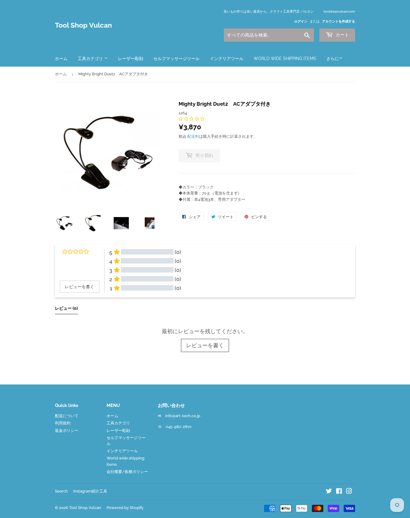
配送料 (193, 136)
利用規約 (63, 423)
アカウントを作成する (338, 21)
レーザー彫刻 (130, 58)
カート (341, 35)
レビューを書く (205, 345)
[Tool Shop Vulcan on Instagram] (349, 492)
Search (61, 491)
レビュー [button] (66, 308)
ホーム (61, 58)
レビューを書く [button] (79, 286)
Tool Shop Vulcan (83, 25)
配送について (66, 416)
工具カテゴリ (91, 58)
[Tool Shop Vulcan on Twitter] (329, 492)
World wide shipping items (285, 58)
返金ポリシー (66, 430)
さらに (332, 58)
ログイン (300, 21)
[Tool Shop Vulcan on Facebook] (339, 492)
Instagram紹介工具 (90, 491)
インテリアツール (226, 58)
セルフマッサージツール (176, 58)
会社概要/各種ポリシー (127, 471)
